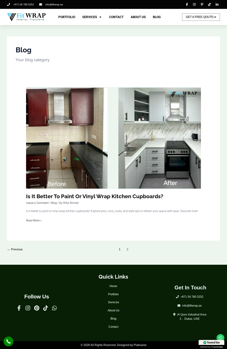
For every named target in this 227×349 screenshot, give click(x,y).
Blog (157, 17)
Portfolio (66, 17)
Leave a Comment (37, 203)
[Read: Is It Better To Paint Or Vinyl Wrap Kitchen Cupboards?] (113, 137)
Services (89, 17)
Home (113, 286)
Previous (15, 249)
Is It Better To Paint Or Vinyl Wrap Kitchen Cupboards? (95, 196)
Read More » (33, 220)
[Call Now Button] (8, 341)
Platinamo (140, 345)
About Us (138, 17)
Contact (116, 17)
